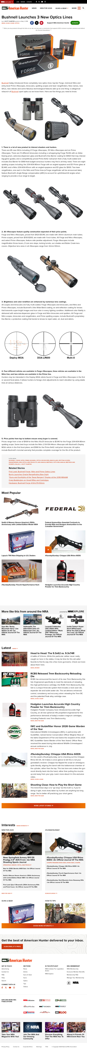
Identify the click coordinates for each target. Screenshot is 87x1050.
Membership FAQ (72, 975)
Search (4, 981)
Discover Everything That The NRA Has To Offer (54, 1036)
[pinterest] (41, 21)
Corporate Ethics (28, 1047)
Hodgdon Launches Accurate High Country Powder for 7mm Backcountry (55, 705)
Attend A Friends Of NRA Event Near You (76, 1035)
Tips (24, 984)
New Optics (23, 462)
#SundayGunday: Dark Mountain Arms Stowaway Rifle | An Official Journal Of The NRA (65, 881)
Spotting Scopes (64, 460)
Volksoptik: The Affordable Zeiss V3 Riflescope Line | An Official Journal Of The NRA (32, 630)
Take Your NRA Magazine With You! (10, 1035)
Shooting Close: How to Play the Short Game (56, 785)
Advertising (5, 969)
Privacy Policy (5, 1047)
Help (3, 978)
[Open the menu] (79, 8)
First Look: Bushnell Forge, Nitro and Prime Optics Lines (32, 471)
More (14, 648)
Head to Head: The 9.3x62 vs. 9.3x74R (52, 653)
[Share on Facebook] (31, 21)
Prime (27, 460)
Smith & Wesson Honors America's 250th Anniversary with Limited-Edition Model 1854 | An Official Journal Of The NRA (21, 877)
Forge (18, 460)
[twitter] (36, 21)
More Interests (22, 826)
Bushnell (5, 83)
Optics (17, 23)
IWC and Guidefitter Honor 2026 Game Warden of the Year (58, 727)
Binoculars (54, 460)
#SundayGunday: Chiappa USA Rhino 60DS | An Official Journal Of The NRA (65, 858)
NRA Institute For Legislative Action (54, 970)
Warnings (39, 1047)
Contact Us (5, 972)
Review (37, 668)
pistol (19, 865)
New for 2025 (6, 893)
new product (26, 865)
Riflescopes (45, 460)
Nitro (23, 460)
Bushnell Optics (35, 460)
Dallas (17, 464)
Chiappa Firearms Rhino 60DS (56, 863)
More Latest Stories (52, 805)
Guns (25, 978)
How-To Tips (50, 901)
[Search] (83, 8)
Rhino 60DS (70, 863)
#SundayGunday (52, 830)
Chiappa (77, 863)
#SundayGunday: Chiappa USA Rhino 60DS (56, 754)
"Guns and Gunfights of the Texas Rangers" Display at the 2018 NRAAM (38, 477)
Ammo (25, 972)
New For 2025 (8, 830)
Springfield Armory (10, 865)
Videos (25, 987)
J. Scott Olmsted (26, 464)
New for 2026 (46, 8)
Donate (29, 2)
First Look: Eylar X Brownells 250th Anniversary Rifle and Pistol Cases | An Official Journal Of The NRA (21, 886)
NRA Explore (49, 974)
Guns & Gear (61, 8)
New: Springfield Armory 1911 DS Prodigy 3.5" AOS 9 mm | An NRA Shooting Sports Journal (19, 860)
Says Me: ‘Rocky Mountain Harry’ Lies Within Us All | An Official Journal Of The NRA (11, 630)
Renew (23, 2)
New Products (32, 462)
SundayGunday (50, 893)
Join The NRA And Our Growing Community (31, 1036)
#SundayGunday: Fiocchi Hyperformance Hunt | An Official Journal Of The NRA (64, 874)
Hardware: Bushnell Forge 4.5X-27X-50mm (27, 483)
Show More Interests (55, 925)
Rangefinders (13, 462)
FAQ (3, 975)
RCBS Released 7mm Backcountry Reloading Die (56, 675)
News (34, 8)
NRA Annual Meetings (45, 462)
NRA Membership (72, 969)
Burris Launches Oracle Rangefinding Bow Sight (28, 474)
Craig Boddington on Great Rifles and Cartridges (29, 480)
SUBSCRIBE (12, 946)
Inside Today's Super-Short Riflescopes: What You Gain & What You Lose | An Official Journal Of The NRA (76, 630)
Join (17, 2)
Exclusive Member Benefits (76, 972)
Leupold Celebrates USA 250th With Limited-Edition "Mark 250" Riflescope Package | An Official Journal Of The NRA (54, 631)
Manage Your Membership (75, 978)
